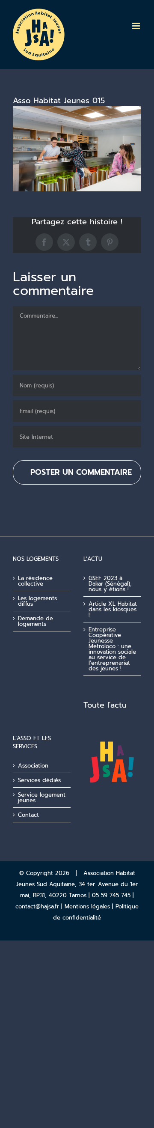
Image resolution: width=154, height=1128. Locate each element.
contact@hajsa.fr (37, 906)
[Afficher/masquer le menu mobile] (136, 25)
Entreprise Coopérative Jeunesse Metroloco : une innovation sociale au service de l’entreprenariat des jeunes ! (112, 649)
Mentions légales (87, 906)
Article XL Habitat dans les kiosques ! (113, 609)
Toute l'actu (105, 705)
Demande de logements (35, 621)
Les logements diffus (37, 601)
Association (33, 765)
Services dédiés (39, 780)
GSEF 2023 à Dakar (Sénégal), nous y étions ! (110, 583)
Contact (28, 815)
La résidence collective (35, 580)
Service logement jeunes (41, 797)
